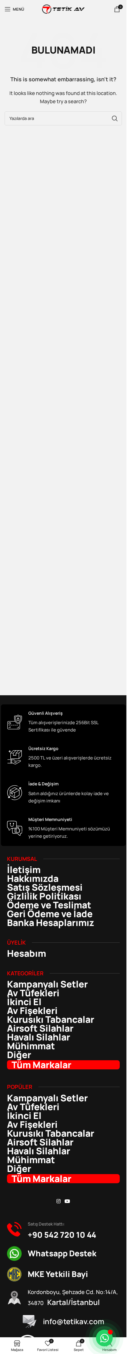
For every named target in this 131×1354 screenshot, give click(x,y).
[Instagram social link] (58, 1201)
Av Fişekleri (32, 1011)
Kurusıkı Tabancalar (50, 1019)
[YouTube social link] (67, 1201)
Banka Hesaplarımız (50, 923)
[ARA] (115, 118)
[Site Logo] (63, 8)
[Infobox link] (63, 722)
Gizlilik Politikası (44, 896)
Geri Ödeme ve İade (50, 914)
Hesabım (26, 953)
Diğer (19, 1055)
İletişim (24, 870)
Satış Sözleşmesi (45, 887)
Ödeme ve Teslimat (49, 905)
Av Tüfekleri (33, 993)
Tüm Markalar (41, 1064)
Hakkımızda (32, 878)
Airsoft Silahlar (40, 1028)
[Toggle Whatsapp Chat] (104, 1338)
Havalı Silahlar (38, 1037)
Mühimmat (31, 1046)
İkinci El (24, 1002)
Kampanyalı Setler (47, 984)
